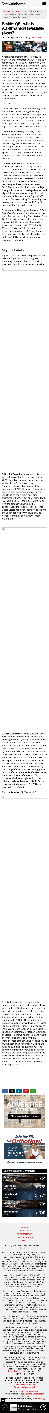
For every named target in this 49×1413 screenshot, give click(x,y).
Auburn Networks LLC (24, 1387)
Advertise (24, 1240)
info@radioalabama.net (17, 1371)
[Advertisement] (24, 1111)
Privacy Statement (24, 1233)
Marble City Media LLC (24, 1384)
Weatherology (39, 1398)
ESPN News (36, 37)
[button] (44, 3)
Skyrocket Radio (31, 1391)
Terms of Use (25, 1230)
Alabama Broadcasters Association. (32, 1394)
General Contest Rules (24, 1237)
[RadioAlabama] (13, 3)
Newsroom (25, 1227)
